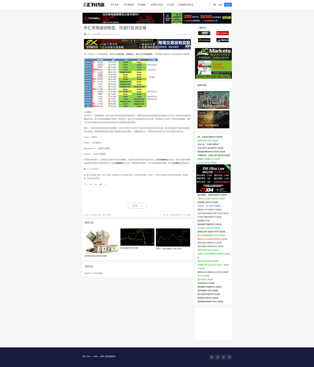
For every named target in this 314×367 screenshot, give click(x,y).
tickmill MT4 (222, 33)
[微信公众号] (211, 357)
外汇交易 (114, 4)
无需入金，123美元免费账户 (208, 144)
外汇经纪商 (129, 4)
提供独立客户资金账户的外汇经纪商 (211, 231)
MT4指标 (141, 4)
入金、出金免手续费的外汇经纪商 (209, 137)
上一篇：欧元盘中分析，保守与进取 (97, 215)
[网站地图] (229, 357)
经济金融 (202, 113)
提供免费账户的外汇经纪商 (207, 290)
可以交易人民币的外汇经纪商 (208, 228)
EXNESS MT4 (204, 40)
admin (89, 34)
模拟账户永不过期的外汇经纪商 (209, 209)
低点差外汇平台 (203, 220)
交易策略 (98, 34)
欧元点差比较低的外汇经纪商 (208, 294)
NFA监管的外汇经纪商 (206, 283)
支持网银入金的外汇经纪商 (207, 202)
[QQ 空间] (223, 357)
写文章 (228, 4)
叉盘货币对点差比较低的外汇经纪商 (211, 198)
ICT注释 (170, 4)
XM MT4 (204, 33)
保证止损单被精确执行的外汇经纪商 (211, 235)
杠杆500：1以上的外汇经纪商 (208, 206)
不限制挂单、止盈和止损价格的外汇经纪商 (213, 155)
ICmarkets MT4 (222, 40)
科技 (201, 93)
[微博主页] (217, 357)
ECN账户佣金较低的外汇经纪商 (209, 217)
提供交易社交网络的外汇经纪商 (209, 242)
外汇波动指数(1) (93, 169)
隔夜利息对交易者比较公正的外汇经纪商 (212, 272)
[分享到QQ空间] (105, 184)
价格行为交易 (157, 4)
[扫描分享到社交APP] (91, 184)
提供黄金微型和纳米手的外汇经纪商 (211, 151)
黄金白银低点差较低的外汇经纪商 (210, 246)
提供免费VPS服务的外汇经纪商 (209, 224)
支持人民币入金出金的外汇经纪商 (210, 148)
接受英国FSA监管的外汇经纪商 (209, 286)
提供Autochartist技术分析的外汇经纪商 (212, 239)
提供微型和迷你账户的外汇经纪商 (210, 301)
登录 (220, 4)
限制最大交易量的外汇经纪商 (208, 159)
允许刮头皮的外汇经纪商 (206, 162)
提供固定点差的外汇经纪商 (207, 298)
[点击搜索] (209, 4)
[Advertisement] (128, 194)
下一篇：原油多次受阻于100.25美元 (177, 215)
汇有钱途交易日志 (185, 4)
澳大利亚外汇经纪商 (205, 279)
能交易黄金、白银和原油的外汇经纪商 (212, 195)
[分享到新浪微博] (96, 184)
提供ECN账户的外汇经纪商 (207, 261)
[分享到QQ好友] (100, 184)
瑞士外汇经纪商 (203, 275)
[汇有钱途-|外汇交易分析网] (95, 4)
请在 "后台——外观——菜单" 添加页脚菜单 (98, 356)
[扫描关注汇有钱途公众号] (214, 4)
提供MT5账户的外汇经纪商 (207, 250)
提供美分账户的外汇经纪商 (207, 140)
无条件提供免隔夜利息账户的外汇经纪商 (212, 213)
